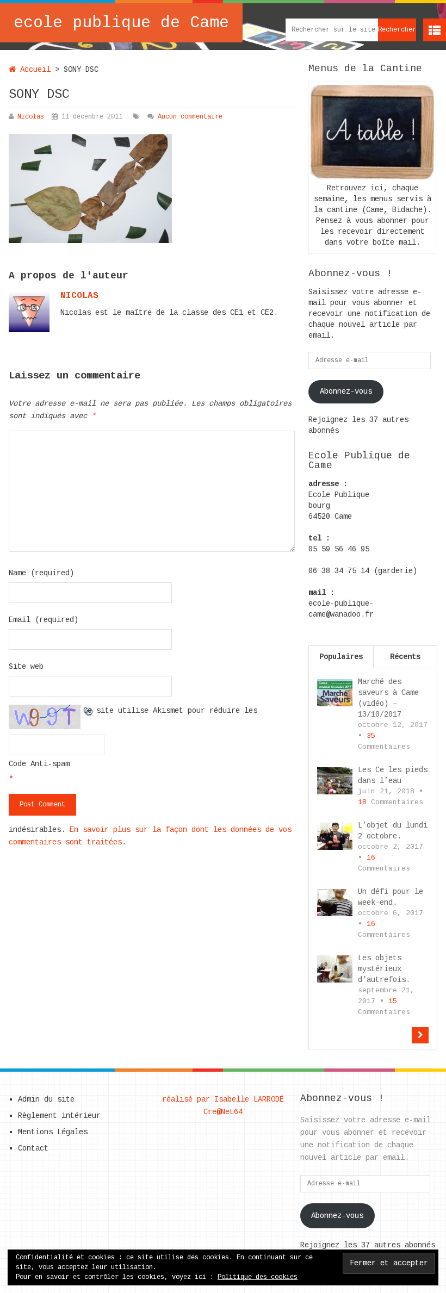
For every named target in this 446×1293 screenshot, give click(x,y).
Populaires (341, 656)
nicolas (79, 296)
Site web (26, 666)
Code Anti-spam (39, 764)
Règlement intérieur (59, 1115)
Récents (405, 656)
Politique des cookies (258, 1277)
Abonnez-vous (346, 391)
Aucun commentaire (190, 117)
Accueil (33, 69)
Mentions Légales (53, 1132)
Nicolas (30, 117)
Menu (434, 29)
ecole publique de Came (121, 23)
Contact (33, 1148)
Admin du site (46, 1099)
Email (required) (43, 620)
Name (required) (41, 573)
